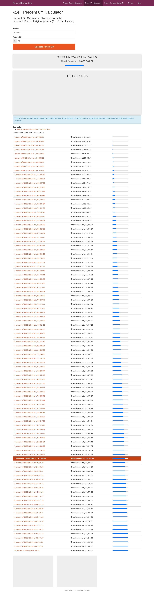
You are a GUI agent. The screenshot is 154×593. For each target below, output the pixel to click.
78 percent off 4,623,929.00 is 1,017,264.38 (30, 458)
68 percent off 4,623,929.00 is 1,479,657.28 (29, 417)
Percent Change (72, 3)
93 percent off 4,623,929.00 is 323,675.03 (29, 521)
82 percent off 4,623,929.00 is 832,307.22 (29, 475)
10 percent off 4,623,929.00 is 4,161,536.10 (29, 174)
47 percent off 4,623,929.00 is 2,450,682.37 (29, 329)
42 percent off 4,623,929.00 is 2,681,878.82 (29, 308)
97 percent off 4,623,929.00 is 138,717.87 (29, 538)
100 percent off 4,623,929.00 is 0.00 (26, 550)
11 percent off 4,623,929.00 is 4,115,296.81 (29, 179)
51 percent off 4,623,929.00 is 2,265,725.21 (29, 346)
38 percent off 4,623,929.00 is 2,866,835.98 (29, 291)
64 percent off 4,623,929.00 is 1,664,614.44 (29, 400)
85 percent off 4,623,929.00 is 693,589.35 (29, 488)
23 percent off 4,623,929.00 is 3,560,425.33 (29, 229)
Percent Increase (114, 3)
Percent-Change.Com (22, 2)
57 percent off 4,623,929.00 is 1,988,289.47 (29, 371)
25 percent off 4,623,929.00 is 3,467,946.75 (29, 237)
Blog (139, 3)
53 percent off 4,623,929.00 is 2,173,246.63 (29, 354)
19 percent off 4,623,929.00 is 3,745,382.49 (29, 212)
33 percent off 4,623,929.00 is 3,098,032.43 (29, 270)
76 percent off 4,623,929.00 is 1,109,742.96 (29, 450)
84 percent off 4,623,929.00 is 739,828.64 (29, 483)
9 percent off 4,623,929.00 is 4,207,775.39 (29, 170)
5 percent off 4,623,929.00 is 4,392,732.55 (29, 154)
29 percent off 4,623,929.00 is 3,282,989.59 (29, 254)
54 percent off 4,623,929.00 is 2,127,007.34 (29, 358)
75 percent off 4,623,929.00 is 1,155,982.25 (29, 446)
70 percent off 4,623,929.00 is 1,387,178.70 (29, 425)
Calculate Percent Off (44, 46)
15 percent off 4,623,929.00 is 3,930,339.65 (29, 195)
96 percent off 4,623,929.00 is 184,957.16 (29, 534)
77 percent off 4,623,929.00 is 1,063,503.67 (29, 454)
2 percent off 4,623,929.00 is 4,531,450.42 (29, 141)
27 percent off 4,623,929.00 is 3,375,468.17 (29, 245)
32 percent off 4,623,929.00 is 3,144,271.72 (29, 266)
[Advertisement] (77, 98)
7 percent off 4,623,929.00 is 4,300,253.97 (29, 162)
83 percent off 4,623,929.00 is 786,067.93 (29, 479)
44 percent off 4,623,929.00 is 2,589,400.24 (29, 316)
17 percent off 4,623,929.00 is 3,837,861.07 (29, 204)
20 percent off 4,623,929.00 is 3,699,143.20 (29, 216)
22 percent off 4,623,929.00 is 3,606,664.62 (29, 225)
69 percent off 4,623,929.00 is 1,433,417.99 (29, 421)
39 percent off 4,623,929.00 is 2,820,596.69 (29, 296)
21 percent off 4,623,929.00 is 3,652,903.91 (29, 220)
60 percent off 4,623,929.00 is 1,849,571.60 (29, 383)
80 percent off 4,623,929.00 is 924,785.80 (29, 467)
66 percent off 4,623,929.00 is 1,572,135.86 (29, 408)
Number (16, 28)
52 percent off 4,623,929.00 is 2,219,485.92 (29, 350)
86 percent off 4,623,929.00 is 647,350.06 (29, 492)
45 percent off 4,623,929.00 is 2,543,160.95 (29, 321)
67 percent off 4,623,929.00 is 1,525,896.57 (29, 412)
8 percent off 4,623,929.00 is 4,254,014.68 (29, 166)
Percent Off (93, 3)
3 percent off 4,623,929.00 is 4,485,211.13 (29, 145)
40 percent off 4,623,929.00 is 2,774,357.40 (29, 300)
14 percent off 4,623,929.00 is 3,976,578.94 (29, 191)
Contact (131, 3)
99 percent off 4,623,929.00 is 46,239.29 (28, 546)
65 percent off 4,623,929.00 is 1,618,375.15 (29, 404)
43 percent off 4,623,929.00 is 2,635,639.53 (29, 312)
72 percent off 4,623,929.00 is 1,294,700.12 (29, 433)
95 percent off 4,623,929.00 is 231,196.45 (29, 529)
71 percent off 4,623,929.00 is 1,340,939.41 (29, 429)
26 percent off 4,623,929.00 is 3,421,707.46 (29, 241)
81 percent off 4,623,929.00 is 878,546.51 (29, 471)
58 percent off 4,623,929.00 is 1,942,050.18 (29, 375)
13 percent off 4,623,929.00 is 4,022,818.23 (29, 187)
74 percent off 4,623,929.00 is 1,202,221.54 (29, 442)
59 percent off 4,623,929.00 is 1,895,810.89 (29, 379)
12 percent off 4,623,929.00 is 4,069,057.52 (29, 183)
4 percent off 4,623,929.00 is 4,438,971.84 (29, 149)
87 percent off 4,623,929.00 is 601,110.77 (29, 496)
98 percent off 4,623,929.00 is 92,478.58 (28, 542)
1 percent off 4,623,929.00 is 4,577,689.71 (29, 137)
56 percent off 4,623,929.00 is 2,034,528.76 (29, 367)
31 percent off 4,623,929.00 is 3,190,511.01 (29, 262)
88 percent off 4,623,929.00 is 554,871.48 (29, 500)
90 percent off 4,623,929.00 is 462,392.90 (29, 508)
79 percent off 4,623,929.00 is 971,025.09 (29, 463)
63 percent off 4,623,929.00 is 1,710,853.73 (29, 396)
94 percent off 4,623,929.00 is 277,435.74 (29, 525)
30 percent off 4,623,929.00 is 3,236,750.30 (29, 258)
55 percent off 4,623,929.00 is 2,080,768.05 (29, 362)
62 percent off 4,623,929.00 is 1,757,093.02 (29, 392)
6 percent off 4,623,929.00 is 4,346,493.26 (29, 158)
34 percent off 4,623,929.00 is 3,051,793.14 (29, 275)
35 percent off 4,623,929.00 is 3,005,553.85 (29, 279)
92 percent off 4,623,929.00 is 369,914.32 (29, 517)
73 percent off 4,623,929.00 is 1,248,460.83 (29, 437)
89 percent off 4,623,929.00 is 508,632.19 (29, 504)
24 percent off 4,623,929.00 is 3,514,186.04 (29, 233)
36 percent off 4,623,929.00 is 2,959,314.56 (29, 283)
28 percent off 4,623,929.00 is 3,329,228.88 (29, 250)
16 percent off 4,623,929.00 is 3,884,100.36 (29, 199)
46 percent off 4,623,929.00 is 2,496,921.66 (29, 325)
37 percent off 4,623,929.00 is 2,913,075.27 (29, 287)
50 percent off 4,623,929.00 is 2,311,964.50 (29, 341)
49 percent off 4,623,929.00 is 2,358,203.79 (29, 337)
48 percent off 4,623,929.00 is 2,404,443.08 (29, 333)
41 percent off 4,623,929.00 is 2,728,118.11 (29, 304)
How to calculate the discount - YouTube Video (33, 129)
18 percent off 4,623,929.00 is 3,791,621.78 (29, 208)
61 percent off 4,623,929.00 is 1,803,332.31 (29, 387)
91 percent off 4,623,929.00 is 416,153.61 (29, 513)
